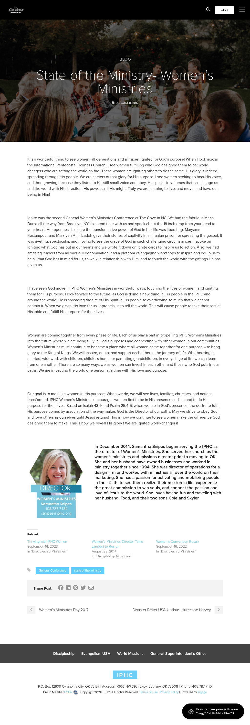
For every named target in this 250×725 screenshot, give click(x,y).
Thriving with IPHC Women (47, 541)
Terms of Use (149, 692)
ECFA (68, 692)
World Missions (130, 653)
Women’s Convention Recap (177, 541)
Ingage (202, 692)
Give (225, 10)
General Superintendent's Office (178, 653)
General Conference (52, 570)
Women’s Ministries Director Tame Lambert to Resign (117, 544)
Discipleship (63, 653)
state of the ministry (87, 570)
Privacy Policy (169, 692)
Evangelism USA (95, 653)
